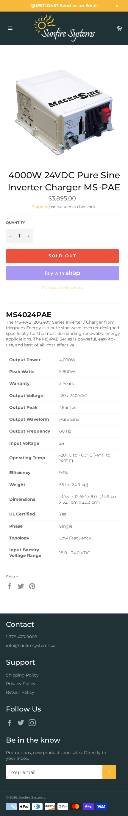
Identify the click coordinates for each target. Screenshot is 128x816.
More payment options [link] (62, 287)
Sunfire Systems (32, 797)
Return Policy (20, 692)
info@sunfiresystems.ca (30, 645)
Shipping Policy (22, 675)
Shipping (41, 206)
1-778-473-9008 (21, 637)
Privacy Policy (20, 683)
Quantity (15, 222)
